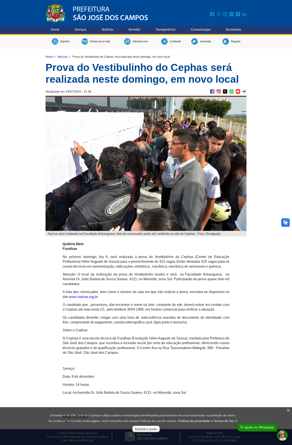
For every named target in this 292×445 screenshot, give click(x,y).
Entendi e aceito (146, 429)
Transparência (165, 29)
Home (55, 29)
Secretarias (233, 29)
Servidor (134, 29)
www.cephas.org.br (83, 297)
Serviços (80, 29)
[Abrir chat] (282, 435)
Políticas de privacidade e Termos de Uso (206, 421)
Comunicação (201, 29)
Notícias (107, 29)
